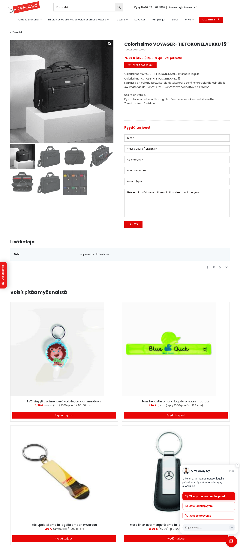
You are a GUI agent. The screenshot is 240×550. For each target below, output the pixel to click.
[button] (109, 43)
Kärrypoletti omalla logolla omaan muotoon (64, 525)
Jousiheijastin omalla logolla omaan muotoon (175, 401)
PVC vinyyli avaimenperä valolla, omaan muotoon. (64, 401)
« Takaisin (16, 32)
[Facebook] (207, 267)
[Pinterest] (220, 267)
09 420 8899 (157, 7)
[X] (214, 267)
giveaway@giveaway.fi (182, 7)
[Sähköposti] (226, 267)
